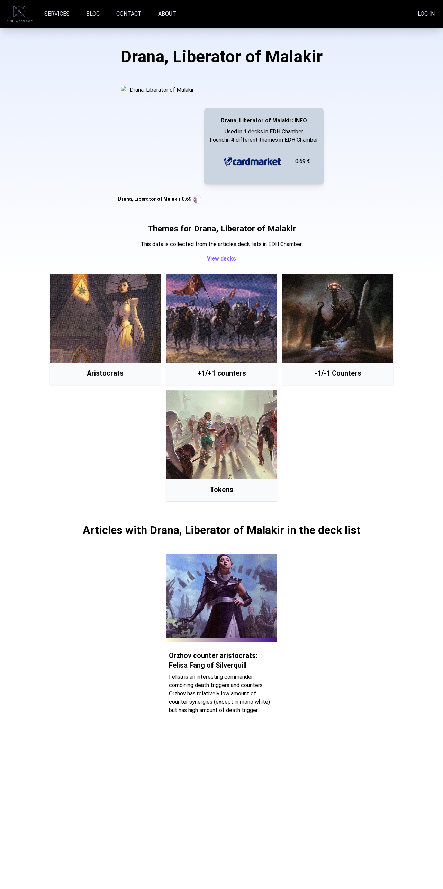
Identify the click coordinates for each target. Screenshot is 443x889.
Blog (93, 13)
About (167, 13)
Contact (129, 13)
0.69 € (302, 161)
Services (57, 13)
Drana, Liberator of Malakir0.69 (154, 199)
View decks (221, 258)
